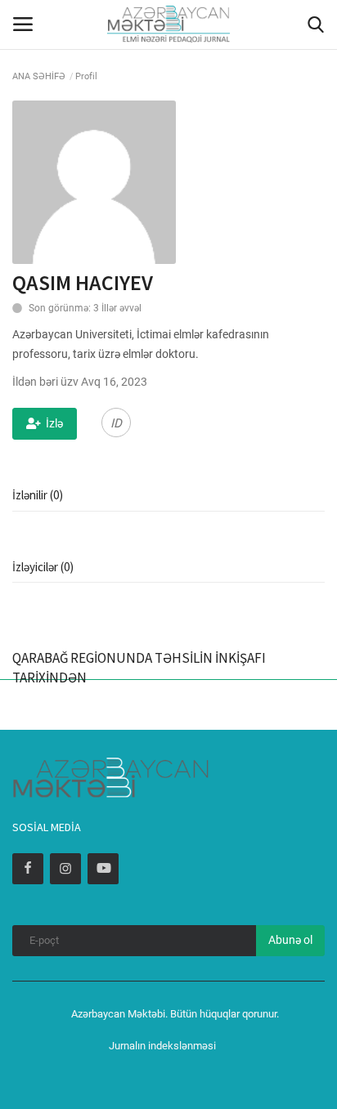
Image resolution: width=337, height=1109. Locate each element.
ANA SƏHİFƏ (38, 76)
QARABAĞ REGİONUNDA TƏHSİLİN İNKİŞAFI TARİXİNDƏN (139, 667)
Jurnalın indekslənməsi (162, 1046)
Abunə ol (290, 939)
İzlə (54, 423)
